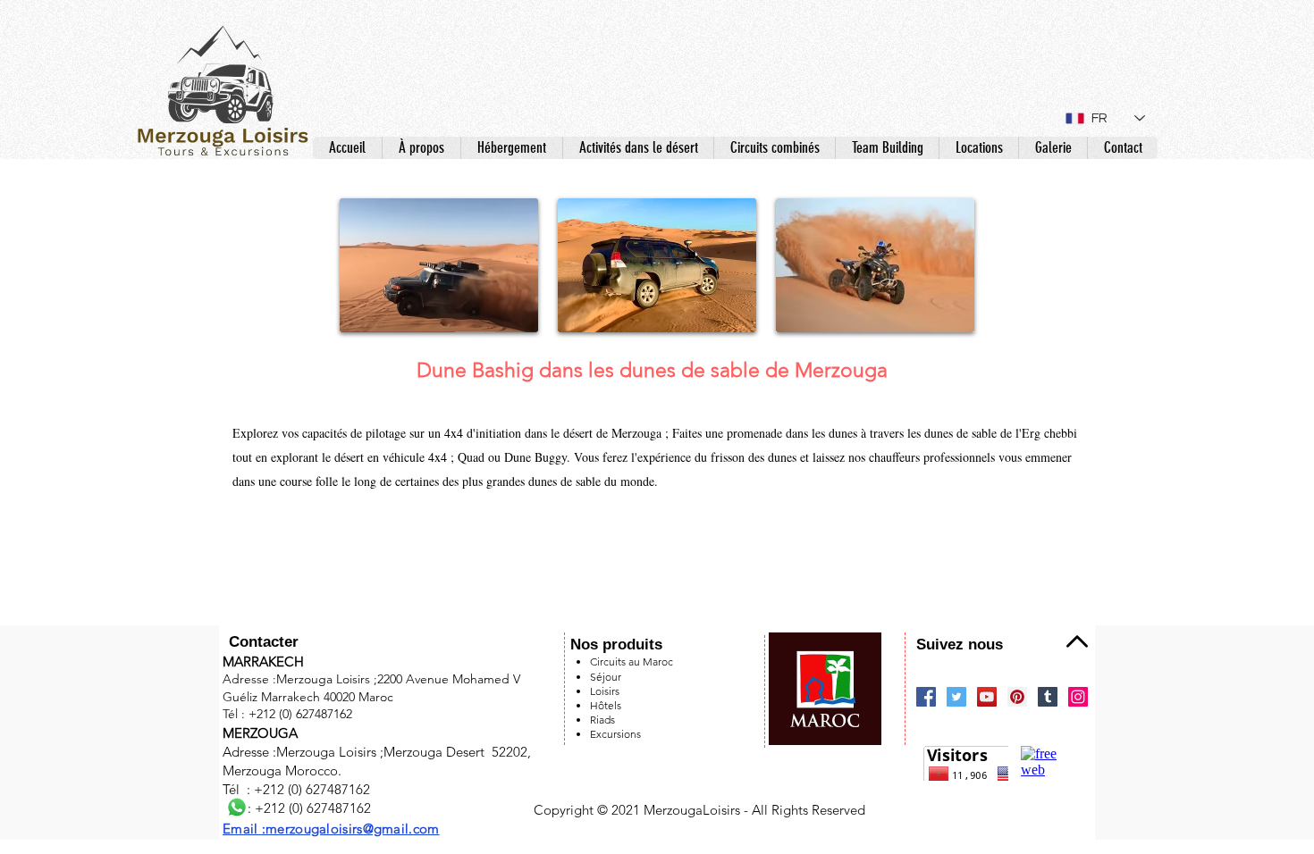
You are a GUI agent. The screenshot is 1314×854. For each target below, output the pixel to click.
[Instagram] (1078, 697)
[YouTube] (987, 697)
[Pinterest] (1017, 697)
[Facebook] (926, 697)
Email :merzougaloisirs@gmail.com (331, 828)
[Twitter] (956, 697)
